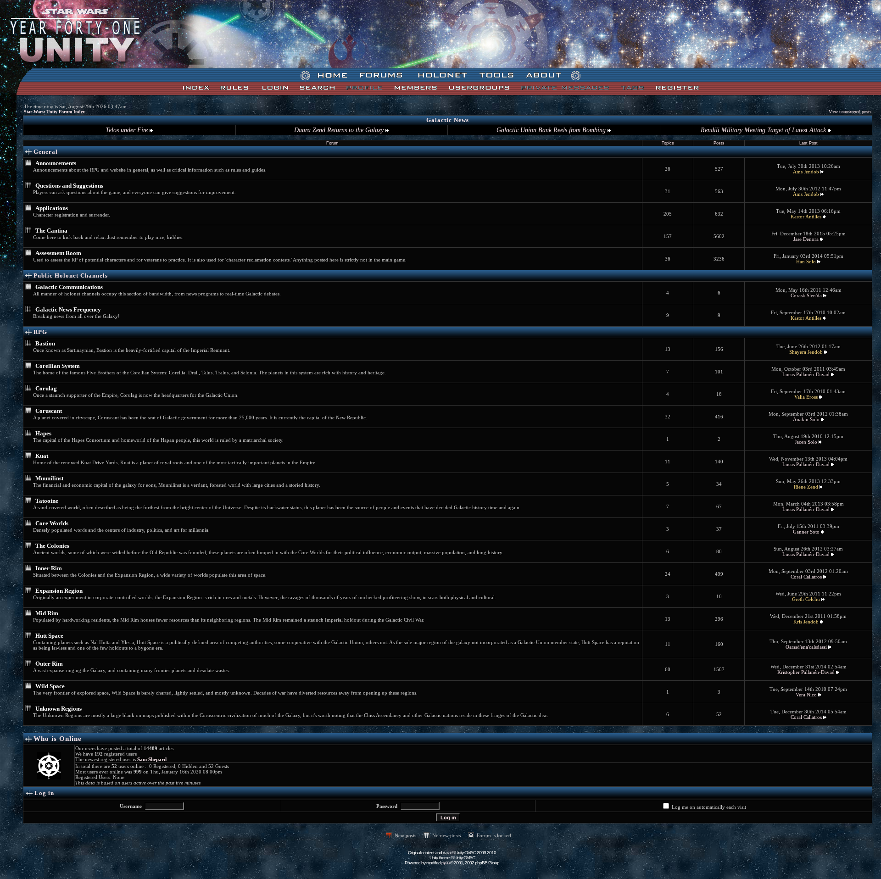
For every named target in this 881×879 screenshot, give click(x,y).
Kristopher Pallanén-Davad (806, 672)
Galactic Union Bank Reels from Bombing (552, 130)
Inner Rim (48, 568)
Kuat (41, 455)
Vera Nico (806, 694)
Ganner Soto (806, 531)
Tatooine (46, 500)
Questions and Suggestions (69, 185)
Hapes (43, 433)
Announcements (55, 163)
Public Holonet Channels (70, 275)
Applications (51, 208)
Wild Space (50, 686)
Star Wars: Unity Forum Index (54, 111)
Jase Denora (806, 239)
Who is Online (57, 738)
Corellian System (57, 365)
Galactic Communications (69, 287)
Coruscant (48, 410)
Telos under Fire (128, 130)
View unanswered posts (850, 111)
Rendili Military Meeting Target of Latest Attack (764, 130)
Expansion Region (59, 590)
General (45, 151)
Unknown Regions (58, 708)
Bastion (45, 343)
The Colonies (52, 545)
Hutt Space (49, 635)
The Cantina (51, 230)
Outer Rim (49, 663)
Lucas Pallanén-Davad (806, 374)
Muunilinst (49, 478)
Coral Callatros (806, 576)
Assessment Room (58, 253)
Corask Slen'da (806, 295)
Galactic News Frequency (68, 309)
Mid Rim (46, 613)
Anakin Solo (806, 419)
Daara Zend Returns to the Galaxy (339, 130)
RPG (40, 331)
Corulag (46, 388)
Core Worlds (51, 523)
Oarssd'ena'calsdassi (806, 647)
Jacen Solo (806, 442)
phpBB (445, 863)
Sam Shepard (152, 759)
